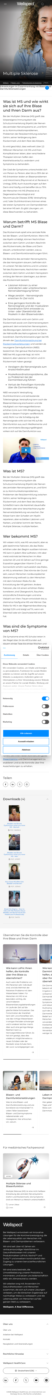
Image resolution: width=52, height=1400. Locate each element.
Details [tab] (26, 655)
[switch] (45, 706)
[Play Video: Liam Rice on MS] (25, 450)
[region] (26, 1000)
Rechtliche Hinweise (13, 1354)
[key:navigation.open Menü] (5, 4)
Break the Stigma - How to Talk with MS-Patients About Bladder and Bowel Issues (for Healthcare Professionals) (14, 911)
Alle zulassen (26, 733)
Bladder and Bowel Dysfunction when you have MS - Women (14, 825)
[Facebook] (5, 784)
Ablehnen (26, 750)
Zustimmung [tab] (9, 655)
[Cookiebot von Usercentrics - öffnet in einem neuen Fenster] (38, 648)
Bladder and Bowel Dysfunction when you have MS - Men (14, 854)
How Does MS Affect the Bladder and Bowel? (14, 882)
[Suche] (42, 4)
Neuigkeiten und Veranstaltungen (18, 1344)
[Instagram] (46, 1380)
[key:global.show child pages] (47, 88)
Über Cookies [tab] (43, 655)
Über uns (7, 1324)
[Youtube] (36, 1380)
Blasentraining (10, 759)
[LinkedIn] (12, 784)
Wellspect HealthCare (14, 1363)
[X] (19, 784)
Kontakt (6, 1339)
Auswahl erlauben (26, 741)
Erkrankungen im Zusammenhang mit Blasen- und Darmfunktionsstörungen (25, 87)
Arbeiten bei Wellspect (13, 1334)
